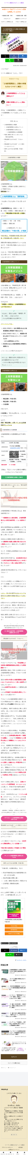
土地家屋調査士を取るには (13, 129)
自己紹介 (21, 1147)
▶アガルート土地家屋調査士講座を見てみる (14, 818)
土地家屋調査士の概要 (10, 124)
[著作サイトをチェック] (12, 1135)
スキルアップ (5, 943)
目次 (11, 121)
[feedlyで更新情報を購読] (14, 1135)
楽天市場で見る (14, 929)
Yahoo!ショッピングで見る (14, 933)
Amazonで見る (14, 926)
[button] (18, 60)
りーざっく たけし (14, 1105)
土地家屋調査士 (14, 943)
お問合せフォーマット (14, 1149)
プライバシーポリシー (7, 1147)
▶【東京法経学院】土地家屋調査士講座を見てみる (14, 631)
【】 (14, 477)
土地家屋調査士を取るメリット (14, 127)
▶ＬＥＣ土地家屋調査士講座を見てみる (14, 856)
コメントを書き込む (14, 1063)
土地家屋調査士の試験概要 (14, 132)
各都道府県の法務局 (15, 448)
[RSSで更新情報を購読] (16, 1135)
